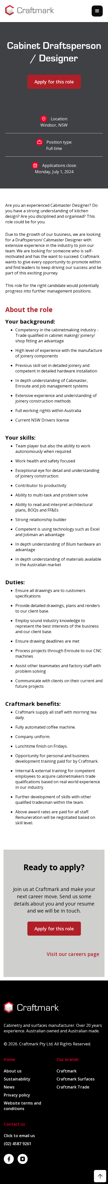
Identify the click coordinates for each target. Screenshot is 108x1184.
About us (13, 1071)
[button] (97, 11)
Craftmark (67, 1071)
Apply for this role (54, 929)
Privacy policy (17, 1095)
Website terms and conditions (22, 1105)
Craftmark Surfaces (76, 1079)
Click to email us (19, 1135)
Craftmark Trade (73, 1087)
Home (9, 1059)
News (9, 1087)
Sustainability (17, 1079)
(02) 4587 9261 (17, 1143)
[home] (29, 11)
